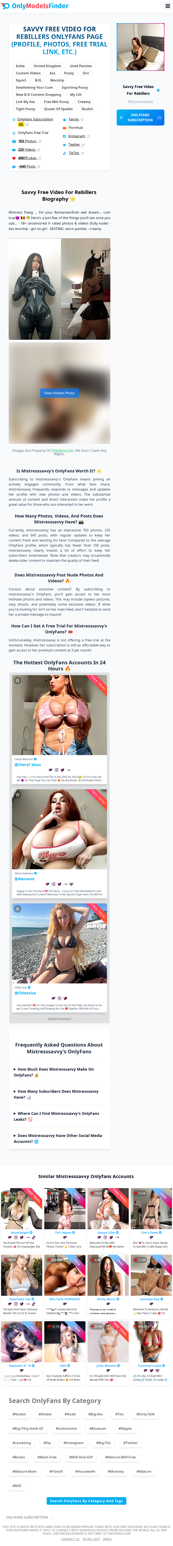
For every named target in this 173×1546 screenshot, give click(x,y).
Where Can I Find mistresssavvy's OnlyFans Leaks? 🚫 (56, 1116)
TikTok (74, 153)
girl (86, 73)
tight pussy (25, 109)
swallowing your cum (34, 87)
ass (52, 73)
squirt (21, 80)
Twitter (75, 144)
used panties (81, 66)
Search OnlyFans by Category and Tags (86, 1501)
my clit (76, 94)
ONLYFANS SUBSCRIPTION (144, 117)
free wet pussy (56, 101)
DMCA (107, 1539)
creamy (84, 101)
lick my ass (25, 101)
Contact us (70, 1539)
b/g (38, 80)
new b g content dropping (38, 94)
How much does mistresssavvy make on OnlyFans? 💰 (54, 1072)
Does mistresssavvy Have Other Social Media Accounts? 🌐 (58, 1138)
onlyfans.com (62, 450)
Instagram (77, 136)
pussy (69, 73)
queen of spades (58, 109)
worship (57, 80)
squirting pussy (75, 87)
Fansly (74, 119)
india (20, 66)
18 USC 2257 (91, 1539)
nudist (87, 109)
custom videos (28, 73)
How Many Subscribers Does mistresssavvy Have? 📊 (56, 1094)
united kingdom (47, 66)
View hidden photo (59, 393)
